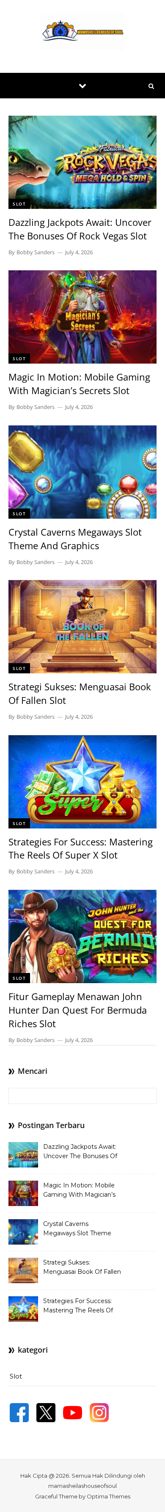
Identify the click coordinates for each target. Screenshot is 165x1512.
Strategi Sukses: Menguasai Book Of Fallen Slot (82, 1268)
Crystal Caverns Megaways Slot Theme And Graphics (75, 538)
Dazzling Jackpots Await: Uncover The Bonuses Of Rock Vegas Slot (79, 229)
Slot (19, 204)
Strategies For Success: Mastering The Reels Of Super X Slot (80, 848)
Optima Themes (108, 1496)
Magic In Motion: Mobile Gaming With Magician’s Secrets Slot (79, 383)
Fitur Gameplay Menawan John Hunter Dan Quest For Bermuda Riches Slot (77, 1010)
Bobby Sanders (35, 252)
